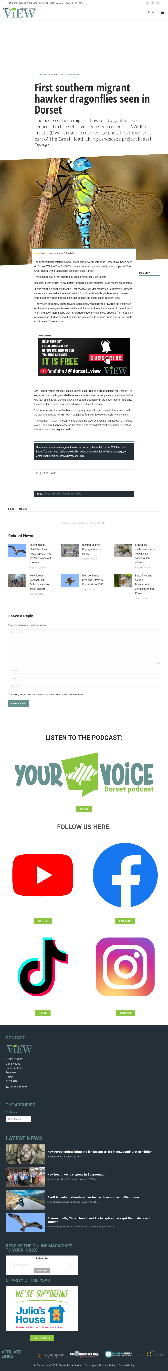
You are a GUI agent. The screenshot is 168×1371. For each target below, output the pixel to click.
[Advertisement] (84, 43)
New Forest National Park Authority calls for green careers (40, 582)
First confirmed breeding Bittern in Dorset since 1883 (92, 580)
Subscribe (42, 1258)
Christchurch (67, 1226)
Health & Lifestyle (69, 1179)
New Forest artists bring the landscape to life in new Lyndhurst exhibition (99, 1152)
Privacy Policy (107, 1365)
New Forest (57, 1156)
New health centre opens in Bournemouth (77, 1174)
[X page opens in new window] (158, 3)
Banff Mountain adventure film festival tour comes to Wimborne (93, 1197)
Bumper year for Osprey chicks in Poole (91, 549)
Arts (49, 1156)
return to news (73, 74)
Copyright (90, 1365)
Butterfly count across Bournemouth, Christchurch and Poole (144, 584)
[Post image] (17, 550)
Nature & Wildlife (40, 74)
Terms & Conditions (70, 1365)
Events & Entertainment (58, 1201)
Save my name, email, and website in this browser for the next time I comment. (48, 694)
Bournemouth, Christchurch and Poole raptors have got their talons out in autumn (40, 554)
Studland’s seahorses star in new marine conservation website (145, 554)
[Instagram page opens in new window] (153, 3)
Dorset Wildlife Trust (55, 494)
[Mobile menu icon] (162, 12)
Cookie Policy (126, 1365)
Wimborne (75, 1201)
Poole (93, 1226)
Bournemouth (53, 1179)
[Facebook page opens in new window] (148, 3)
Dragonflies (74, 494)
